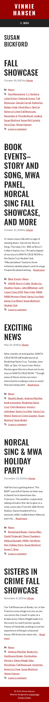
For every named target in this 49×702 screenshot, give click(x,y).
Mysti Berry (25, 107)
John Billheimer (30, 287)
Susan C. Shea (11, 549)
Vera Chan (9, 124)
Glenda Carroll (23, 102)
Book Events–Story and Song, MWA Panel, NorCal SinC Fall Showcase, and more (22, 184)
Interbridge (34, 694)
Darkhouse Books (13, 655)
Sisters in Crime (12, 669)
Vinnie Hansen (24, 9)
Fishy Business (18, 406)
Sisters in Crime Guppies (24, 415)
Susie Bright (20, 420)
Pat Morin (35, 540)
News (11, 89)
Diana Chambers (31, 536)
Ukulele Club (10, 305)
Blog (10, 278)
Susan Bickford (12, 120)
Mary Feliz (29, 292)
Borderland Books (17, 531)
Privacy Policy (24, 697)
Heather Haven (12, 287)
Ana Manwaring (16, 94)
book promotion (12, 402)
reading (38, 115)
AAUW (11, 283)
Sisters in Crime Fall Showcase (22, 580)
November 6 (10, 115)
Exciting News (18, 331)
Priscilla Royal (25, 115)
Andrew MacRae (33, 398)
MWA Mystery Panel (15, 296)
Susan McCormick (30, 120)
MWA (39, 292)
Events (17, 278)
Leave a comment (17, 129)
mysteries (37, 664)
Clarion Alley (34, 531)
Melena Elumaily (12, 540)
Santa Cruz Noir (35, 296)
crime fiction (10, 98)
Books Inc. (36, 283)
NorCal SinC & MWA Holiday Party (23, 456)
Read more (39, 269)
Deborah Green (26, 98)
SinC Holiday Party (14, 544)
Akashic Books (15, 398)
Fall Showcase (21, 67)
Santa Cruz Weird (13, 300)
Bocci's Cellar (23, 283)
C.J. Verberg (32, 94)
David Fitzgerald (13, 536)
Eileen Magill (21, 660)
